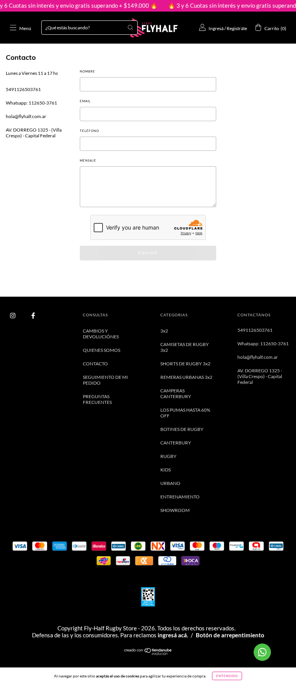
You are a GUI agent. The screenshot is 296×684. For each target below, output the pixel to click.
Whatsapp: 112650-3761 (31, 103)
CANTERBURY (175, 443)
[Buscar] (130, 27)
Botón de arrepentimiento (230, 635)
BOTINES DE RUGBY (182, 429)
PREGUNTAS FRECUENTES (97, 399)
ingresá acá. (173, 635)
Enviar (148, 253)
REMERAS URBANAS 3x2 (186, 377)
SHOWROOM (175, 510)
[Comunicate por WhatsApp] (262, 652)
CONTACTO (95, 363)
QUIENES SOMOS (101, 350)
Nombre (87, 71)
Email (85, 101)
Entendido (227, 676)
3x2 (164, 331)
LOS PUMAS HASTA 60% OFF (185, 413)
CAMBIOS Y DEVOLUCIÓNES (101, 333)
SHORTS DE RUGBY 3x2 (185, 363)
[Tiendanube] (148, 653)
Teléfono (89, 131)
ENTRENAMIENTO (180, 497)
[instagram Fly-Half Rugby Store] (13, 316)
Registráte (237, 28)
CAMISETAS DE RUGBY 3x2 (184, 347)
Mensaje (88, 160)
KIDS (165, 470)
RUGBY (168, 456)
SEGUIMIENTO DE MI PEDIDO (105, 380)
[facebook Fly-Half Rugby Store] (33, 316)
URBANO (170, 483)
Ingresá (216, 28)
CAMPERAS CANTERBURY (175, 393)
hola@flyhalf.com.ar (26, 116)
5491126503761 (23, 89)
